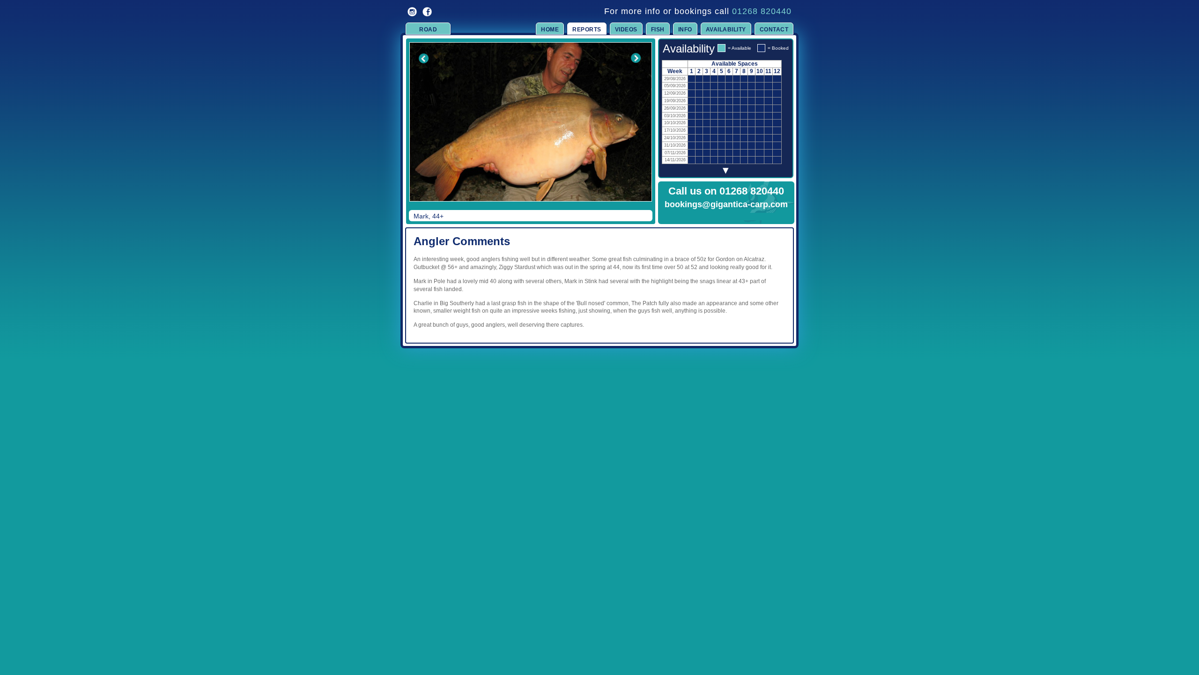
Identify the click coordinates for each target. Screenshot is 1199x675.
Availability (726, 29)
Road (428, 29)
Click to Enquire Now (726, 216)
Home (550, 29)
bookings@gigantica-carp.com (726, 204)
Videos (626, 29)
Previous (417, 128)
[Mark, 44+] (530, 122)
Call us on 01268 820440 (726, 191)
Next (635, 128)
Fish (658, 29)
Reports (586, 29)
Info (685, 29)
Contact (774, 29)
